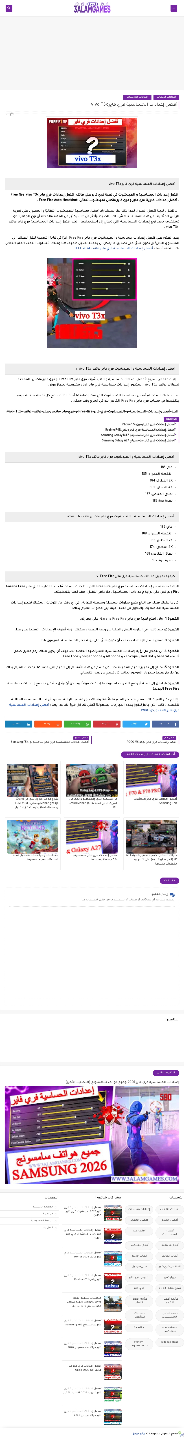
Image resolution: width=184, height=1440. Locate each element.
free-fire (139, 1328)
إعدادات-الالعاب (166, 97)
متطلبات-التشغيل (139, 1315)
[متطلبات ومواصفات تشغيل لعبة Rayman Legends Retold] (32, 837)
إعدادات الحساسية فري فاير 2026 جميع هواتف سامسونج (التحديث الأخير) (122, 1082)
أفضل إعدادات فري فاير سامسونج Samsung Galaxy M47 (138, 435)
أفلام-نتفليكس (139, 1245)
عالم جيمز (139, 1434)
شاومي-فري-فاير (139, 1277)
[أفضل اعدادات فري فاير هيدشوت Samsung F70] (151, 780)
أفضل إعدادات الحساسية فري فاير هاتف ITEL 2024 (113, 249)
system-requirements (139, 1344)
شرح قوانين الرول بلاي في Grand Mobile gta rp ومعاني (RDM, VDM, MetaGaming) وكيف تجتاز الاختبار (36, 803)
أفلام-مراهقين (170, 1245)
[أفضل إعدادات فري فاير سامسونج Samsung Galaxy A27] (91, 837)
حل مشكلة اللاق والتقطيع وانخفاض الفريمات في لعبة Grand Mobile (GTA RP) (93, 803)
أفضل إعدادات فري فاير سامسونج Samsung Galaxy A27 (138, 440)
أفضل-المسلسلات (169, 1233)
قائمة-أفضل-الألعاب (139, 1301)
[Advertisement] (92, 55)
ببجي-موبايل (139, 1267)
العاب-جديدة (139, 1256)
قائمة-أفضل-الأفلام (170, 1301)
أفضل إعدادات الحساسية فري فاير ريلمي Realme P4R (140, 430)
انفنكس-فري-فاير (170, 1267)
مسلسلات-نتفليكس (169, 1330)
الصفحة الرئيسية (43, 1207)
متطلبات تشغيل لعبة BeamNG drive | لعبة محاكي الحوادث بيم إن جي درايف (84, 1302)
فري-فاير (139, 1288)
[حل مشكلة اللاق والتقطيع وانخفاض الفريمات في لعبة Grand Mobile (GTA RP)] (91, 780)
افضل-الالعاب (139, 1220)
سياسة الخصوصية (42, 1221)
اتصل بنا (48, 1228)
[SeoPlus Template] (181, 1434)
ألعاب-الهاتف (170, 1256)
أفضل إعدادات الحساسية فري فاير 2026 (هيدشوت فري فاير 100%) (82, 1211)
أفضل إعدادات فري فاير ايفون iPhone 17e (148, 424)
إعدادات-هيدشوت (137, 97)
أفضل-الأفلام (170, 1220)
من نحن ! (48, 1214)
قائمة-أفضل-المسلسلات (170, 1315)
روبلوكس (170, 1277)
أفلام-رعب (139, 1231)
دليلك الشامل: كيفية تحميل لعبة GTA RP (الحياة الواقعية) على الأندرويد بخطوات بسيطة (151, 860)
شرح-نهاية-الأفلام (170, 1288)
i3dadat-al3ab (169, 1342)
